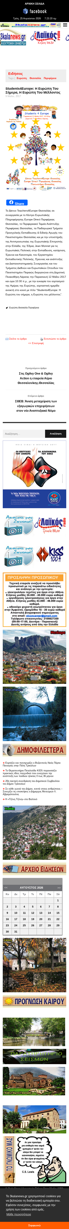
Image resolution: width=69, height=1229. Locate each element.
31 (15, 931)
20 (40, 919)
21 (49, 919)
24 (15, 925)
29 (57, 925)
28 (49, 925)
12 (32, 913)
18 (24, 919)
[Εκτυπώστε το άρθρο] (41, 338)
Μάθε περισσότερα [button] (18, 1214)
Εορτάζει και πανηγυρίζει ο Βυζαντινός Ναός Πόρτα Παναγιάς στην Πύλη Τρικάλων (32, 764)
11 (24, 913)
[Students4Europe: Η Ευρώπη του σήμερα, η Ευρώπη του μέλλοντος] (36, 147)
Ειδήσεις (15, 74)
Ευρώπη (22, 78)
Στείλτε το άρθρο (18, 338)
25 (24, 925)
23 (7, 925)
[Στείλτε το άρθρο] (7, 338)
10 (15, 913)
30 (7, 931)
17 (15, 919)
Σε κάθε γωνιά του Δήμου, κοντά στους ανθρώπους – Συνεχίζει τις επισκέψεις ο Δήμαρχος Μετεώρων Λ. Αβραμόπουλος (32, 791)
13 (40, 913)
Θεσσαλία (35, 78)
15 (57, 913)
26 (32, 925)
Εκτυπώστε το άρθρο (55, 338)
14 (49, 913)
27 (40, 925)
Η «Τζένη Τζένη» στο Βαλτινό (21, 799)
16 (7, 919)
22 (57, 919)
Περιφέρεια (50, 78)
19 (32, 919)
